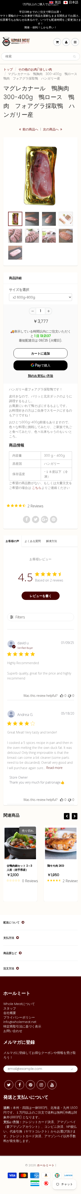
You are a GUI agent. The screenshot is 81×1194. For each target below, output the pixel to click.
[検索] (74, 56)
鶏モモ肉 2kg (55, 866)
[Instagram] (41, 1084)
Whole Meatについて (19, 1004)
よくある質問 (33, 541)
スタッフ (9, 1008)
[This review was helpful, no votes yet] (61, 695)
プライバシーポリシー (19, 1017)
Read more (54, 768)
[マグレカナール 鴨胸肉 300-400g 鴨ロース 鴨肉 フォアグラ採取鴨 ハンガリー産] (40, 175)
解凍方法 (51, 541)
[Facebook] (19, 1084)
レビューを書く (41, 596)
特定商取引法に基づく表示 (22, 1026)
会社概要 (9, 1013)
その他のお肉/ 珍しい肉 (35, 69)
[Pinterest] (30, 1084)
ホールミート (45, 1165)
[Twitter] (8, 1084)
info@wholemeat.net (19, 1022)
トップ (8, 69)
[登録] (72, 1069)
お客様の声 (12, 541)
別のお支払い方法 (40, 376)
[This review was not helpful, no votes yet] (69, 695)
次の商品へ (51, 129)
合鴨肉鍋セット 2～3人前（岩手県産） (19, 868)
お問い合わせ (12, 1031)
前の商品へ (30, 129)
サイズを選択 (19, 289)
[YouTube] (51, 1084)
